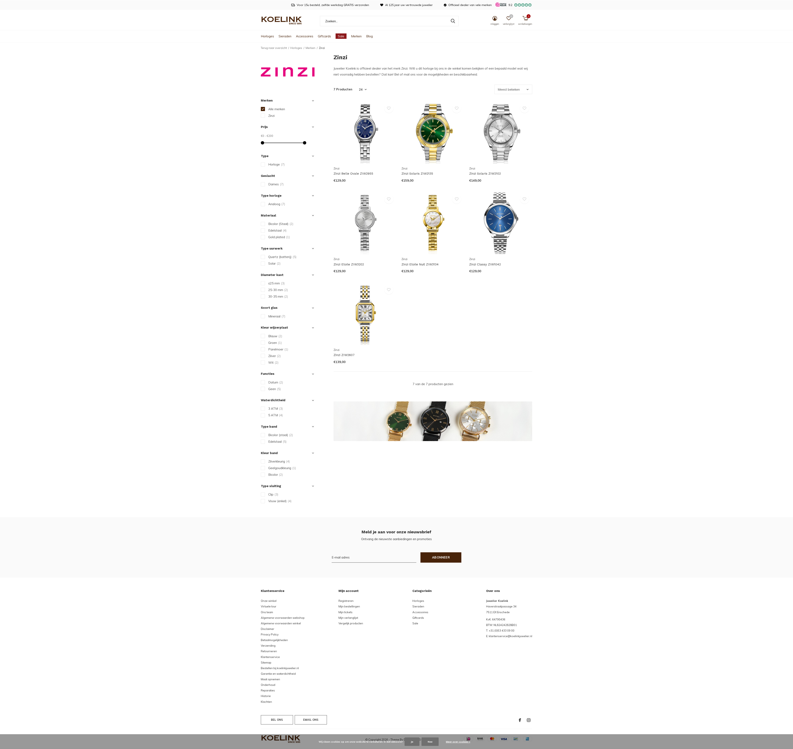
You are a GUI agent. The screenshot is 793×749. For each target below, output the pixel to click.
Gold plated (279, 237)
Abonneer (441, 557)
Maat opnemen (270, 679)
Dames (276, 184)
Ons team (267, 612)
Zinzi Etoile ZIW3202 (349, 264)
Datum (275, 382)
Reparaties (268, 690)
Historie (266, 696)
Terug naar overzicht (274, 48)
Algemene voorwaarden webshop (283, 617)
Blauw (275, 336)
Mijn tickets (345, 612)
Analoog (276, 204)
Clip (273, 494)
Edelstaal (277, 230)
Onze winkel (269, 600)
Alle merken (276, 109)
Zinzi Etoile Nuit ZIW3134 (420, 264)
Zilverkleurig (279, 461)
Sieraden (285, 36)
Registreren (346, 600)
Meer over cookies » (458, 741)
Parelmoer (278, 349)
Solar (274, 263)
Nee (430, 741)
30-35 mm (278, 296)
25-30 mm (278, 290)
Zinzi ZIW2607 (344, 355)
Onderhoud (268, 684)
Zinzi (271, 116)
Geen (274, 389)
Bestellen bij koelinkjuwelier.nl (280, 668)
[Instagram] (529, 720)
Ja (412, 741)
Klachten (266, 701)
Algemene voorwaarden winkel (281, 623)
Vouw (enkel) (280, 501)
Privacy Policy (270, 634)
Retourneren (269, 651)
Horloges (267, 36)
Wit (273, 362)
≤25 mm (276, 283)
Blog (369, 36)
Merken (356, 36)
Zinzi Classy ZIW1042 (485, 264)
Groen (275, 343)
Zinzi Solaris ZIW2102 (485, 173)
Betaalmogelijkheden (274, 640)
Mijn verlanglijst (348, 617)
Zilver (274, 356)
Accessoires (304, 36)
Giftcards (324, 36)
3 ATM (275, 409)
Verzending (268, 645)
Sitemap (266, 662)
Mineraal (276, 316)
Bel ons (277, 719)
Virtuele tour (268, 606)
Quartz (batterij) (282, 257)
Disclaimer (267, 629)
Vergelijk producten (350, 623)
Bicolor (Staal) (280, 224)
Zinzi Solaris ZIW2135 (417, 173)
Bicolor (275, 475)
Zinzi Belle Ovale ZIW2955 (353, 173)
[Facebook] (520, 720)
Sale (341, 36)
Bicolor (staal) (280, 435)
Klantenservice (270, 657)
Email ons (311, 719)
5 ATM (275, 415)
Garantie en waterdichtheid (278, 673)
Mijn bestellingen (349, 606)
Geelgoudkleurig (282, 468)
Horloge (276, 164)
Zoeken (453, 21)
